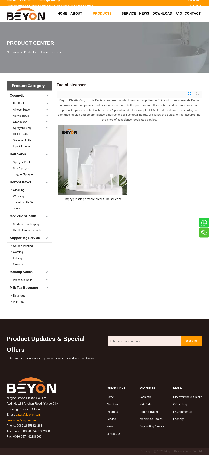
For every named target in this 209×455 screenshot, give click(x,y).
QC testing (180, 404)
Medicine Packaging (26, 224)
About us (112, 404)
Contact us (114, 434)
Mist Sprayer (21, 168)
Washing (18, 196)
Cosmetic (17, 95)
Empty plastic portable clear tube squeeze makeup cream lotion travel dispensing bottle (92, 199)
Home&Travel (20, 182)
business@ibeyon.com (21, 420)
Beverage (19, 295)
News (110, 426)
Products (112, 412)
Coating (18, 252)
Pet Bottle (19, 103)
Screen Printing (23, 245)
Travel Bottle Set (23, 202)
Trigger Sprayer (23, 174)
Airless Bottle (21, 109)
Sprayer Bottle (22, 162)
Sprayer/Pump (22, 128)
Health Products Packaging (30, 230)
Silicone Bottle (22, 140)
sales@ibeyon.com (28, 414)
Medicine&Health (23, 216)
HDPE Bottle (21, 134)
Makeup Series (21, 272)
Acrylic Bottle (21, 115)
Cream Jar (20, 121)
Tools (16, 208)
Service (111, 419)
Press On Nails (22, 279)
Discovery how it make (187, 397)
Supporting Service (25, 238)
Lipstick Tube (21, 146)
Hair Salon (18, 154)
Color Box (19, 264)
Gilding (17, 258)
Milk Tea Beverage (24, 287)
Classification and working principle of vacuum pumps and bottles (50, 5)
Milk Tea (18, 301)
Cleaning (18, 190)
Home (110, 397)
